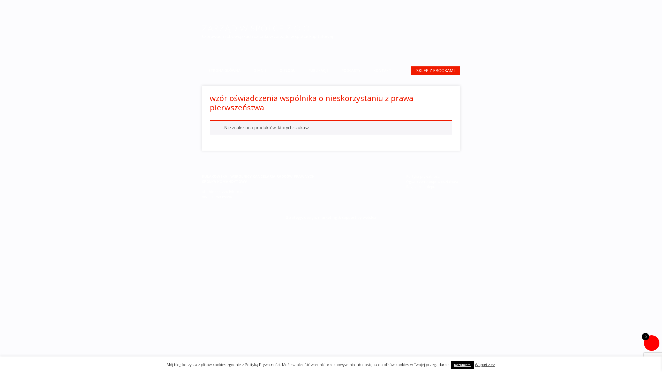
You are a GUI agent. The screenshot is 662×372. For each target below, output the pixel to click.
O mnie (260, 70)
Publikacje (319, 70)
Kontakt (382, 70)
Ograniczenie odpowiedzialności (433, 181)
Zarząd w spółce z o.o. (257, 28)
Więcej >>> (485, 364)
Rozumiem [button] (462, 364)
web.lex (369, 217)
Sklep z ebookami (435, 70)
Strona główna (224, 70)
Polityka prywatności (423, 176)
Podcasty (351, 70)
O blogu (288, 70)
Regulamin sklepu (420, 186)
